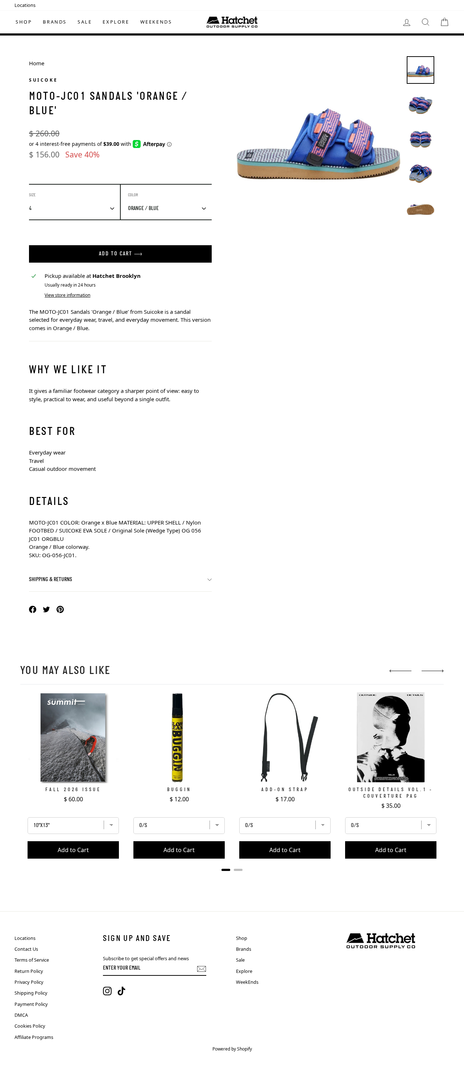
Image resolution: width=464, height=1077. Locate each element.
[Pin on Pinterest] (60, 609)
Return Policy (28, 971)
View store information (67, 295)
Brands (55, 22)
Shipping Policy (30, 993)
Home (36, 63)
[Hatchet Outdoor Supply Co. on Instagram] (107, 991)
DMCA (21, 1015)
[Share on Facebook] (32, 609)
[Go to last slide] (400, 671)
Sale (85, 22)
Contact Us (26, 949)
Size (32, 195)
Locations (25, 5)
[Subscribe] (201, 969)
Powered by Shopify (232, 1049)
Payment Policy (31, 1004)
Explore (116, 22)
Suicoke (43, 80)
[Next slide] (433, 671)
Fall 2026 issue (73, 790)
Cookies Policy (29, 1026)
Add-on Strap (284, 790)
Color (133, 195)
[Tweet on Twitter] (46, 609)
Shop (24, 22)
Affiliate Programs (33, 1037)
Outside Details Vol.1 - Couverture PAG (390, 793)
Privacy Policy (29, 982)
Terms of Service (31, 960)
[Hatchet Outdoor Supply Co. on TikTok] (121, 991)
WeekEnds (156, 22)
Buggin (179, 790)
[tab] (225, 870)
